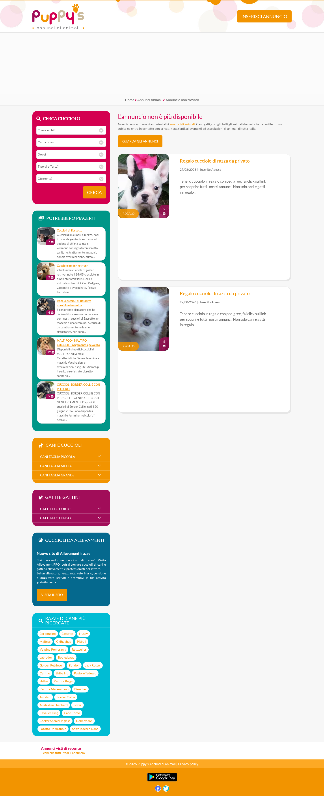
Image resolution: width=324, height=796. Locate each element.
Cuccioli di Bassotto (69, 230)
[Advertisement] (162, 63)
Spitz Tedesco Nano (85, 729)
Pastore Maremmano (54, 689)
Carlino (45, 673)
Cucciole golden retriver (72, 265)
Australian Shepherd (54, 705)
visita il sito (52, 595)
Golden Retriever (51, 665)
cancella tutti (52, 753)
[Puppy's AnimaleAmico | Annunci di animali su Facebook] (158, 789)
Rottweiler (79, 649)
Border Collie (65, 697)
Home (129, 100)
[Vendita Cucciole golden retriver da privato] (46, 271)
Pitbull (81, 641)
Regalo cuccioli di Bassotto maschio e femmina (74, 303)
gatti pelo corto (55, 509)
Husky (83, 633)
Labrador (46, 657)
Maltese (45, 641)
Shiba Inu (62, 673)
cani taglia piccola (57, 457)
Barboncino (48, 633)
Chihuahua (63, 641)
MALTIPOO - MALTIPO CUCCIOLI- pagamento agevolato (78, 343)
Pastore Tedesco (85, 673)
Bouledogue (66, 657)
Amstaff (45, 697)
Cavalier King (49, 713)
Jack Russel (93, 665)
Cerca (94, 192)
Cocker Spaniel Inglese (55, 721)
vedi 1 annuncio (74, 753)
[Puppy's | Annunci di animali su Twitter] (166, 789)
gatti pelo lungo (55, 518)
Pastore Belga (63, 681)
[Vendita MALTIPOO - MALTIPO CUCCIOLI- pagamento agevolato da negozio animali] (46, 346)
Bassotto (67, 633)
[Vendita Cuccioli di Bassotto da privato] (46, 236)
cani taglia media (56, 466)
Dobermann (84, 721)
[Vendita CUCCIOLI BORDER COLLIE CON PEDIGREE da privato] (46, 390)
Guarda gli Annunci (140, 141)
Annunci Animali (149, 100)
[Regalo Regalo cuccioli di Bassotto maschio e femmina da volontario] (46, 306)
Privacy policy (188, 764)
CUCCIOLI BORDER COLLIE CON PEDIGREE (78, 387)
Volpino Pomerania (53, 649)
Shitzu (44, 681)
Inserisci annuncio (264, 16)
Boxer (77, 705)
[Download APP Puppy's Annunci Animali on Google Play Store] (162, 780)
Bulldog (74, 665)
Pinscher (80, 689)
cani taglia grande (57, 475)
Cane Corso (72, 713)
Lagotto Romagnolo (53, 729)
